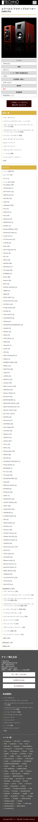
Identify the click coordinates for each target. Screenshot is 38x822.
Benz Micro (7, 746)
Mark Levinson (8, 386)
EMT (5, 284)
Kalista (5, 359)
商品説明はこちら (8, 95)
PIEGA (5, 454)
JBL (4, 352)
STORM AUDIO (8, 516)
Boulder (5, 226)
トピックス (6, 175)
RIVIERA (6, 489)
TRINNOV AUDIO (9, 540)
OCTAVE (6, 430)
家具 (4, 160)
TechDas (6, 526)
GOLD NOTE (7, 314)
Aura (4, 208)
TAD (4, 519)
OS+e (5, 444)
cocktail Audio (19, 748)
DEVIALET (6, 267)
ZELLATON (7, 584)
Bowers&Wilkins (8, 229)
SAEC (5, 495)
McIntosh (6, 396)
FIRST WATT (7, 297)
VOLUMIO (6, 557)
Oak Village (7, 427)
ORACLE (6, 437)
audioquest (6, 205)
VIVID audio (7, 553)
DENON (6, 263)
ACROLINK (7, 188)
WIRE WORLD (8, 570)
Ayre (4, 215)
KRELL (5, 366)
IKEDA (5, 342)
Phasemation (7, 451)
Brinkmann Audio (8, 232)
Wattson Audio (8, 560)
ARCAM (6, 198)
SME (31, 793)
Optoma (6, 434)
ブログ (4, 178)
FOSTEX (6, 304)
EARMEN (6, 273)
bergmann (6, 219)
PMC (30, 788)
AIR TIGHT (7, 191)
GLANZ (5, 311)
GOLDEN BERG (16, 761)
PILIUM (5, 458)
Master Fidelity (8, 393)
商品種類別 (6, 588)
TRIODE (6, 543)
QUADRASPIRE (8, 478)
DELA (5, 260)
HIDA (5, 335)
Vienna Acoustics (9, 547)
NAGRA (6, 417)
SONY (5, 506)
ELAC (5, 277)
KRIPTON (6, 369)
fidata (5, 294)
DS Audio (6, 270)
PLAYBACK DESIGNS (10, 461)
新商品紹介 (6, 642)
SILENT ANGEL (8, 502)
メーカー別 (6, 182)
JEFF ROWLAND (9, 355)
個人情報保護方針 (19, 686)
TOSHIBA (15, 798)
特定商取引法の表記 (19, 680)
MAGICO (6, 379)
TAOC (23, 796)
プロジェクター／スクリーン (12, 150)
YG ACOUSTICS (8, 577)
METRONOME (8, 400)
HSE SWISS (7, 338)
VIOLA (5, 550)
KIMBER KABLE (8, 362)
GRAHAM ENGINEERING (12, 325)
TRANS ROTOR (8, 536)
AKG (5, 743)
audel (5, 202)
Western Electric (8, 564)
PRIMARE (6, 468)
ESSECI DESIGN (9, 287)
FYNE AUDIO (7, 307)
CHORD (6, 243)
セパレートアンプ (9, 142)
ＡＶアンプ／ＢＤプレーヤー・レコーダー (17, 121)
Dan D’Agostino (8, 249)
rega (4, 482)
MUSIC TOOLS (8, 410)
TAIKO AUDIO (8, 523)
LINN (5, 372)
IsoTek (5, 348)
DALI (5, 246)
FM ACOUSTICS (8, 301)
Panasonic (29, 783)
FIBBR (5, 290)
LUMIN (5, 376)
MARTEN (6, 389)
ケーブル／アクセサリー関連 (12, 135)
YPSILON (6, 581)
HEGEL (5, 331)
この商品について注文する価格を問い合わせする (19, 104)
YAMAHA (6, 574)
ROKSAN (6, 492)
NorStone (6, 420)
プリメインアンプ (9, 146)
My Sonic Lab (7, 413)
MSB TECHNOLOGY (10, 407)
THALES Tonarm (8, 533)
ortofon (5, 441)
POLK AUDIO (7, 465)
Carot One (6, 236)
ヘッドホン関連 (8, 153)
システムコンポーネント (11, 613)
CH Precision (7, 239)
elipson (5, 280)
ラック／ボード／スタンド (12, 157)
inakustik (6, 345)
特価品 (4, 646)
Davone (5, 253)
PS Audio (6, 475)
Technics (6, 529)
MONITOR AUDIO (9, 403)
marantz (6, 383)
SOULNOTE (7, 509)
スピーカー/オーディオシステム (13, 139)
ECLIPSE (23, 753)
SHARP (25, 793)
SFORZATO (7, 499)
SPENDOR (7, 512)
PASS (5, 448)
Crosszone (29, 748)
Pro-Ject (6, 471)
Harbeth (6, 328)
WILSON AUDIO (8, 567)
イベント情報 (6, 171)
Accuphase (7, 185)
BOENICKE (7, 222)
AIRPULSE (7, 195)
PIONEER (7, 788)
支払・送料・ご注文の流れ (19, 674)
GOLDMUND (7, 318)
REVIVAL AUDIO (8, 485)
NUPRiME (6, 424)
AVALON (6, 212)
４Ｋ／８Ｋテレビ (9, 117)
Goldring (6, 321)
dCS (4, 256)
